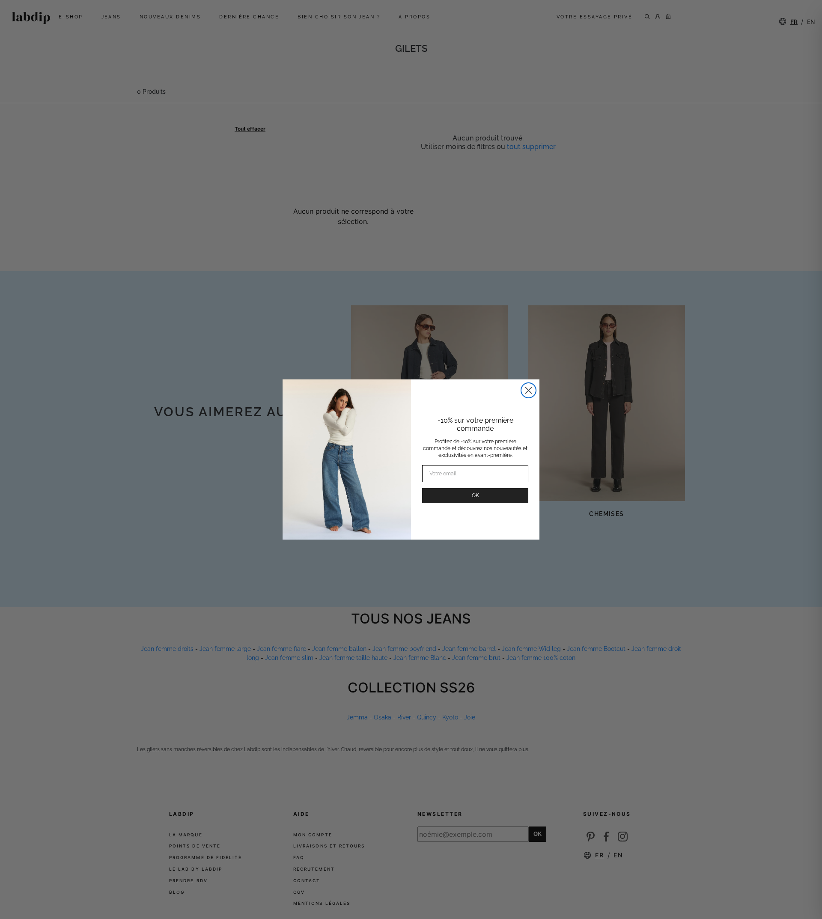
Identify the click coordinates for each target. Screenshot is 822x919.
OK (475, 495)
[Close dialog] (528, 390)
